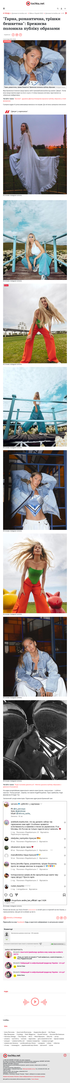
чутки (51, 1045)
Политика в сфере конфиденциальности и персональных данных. (29, 1076)
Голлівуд (20, 1034)
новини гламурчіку (33, 1041)
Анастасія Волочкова (24, 1032)
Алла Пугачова (9, 1032)
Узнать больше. (35, 1079)
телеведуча (15, 1045)
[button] (61, 8)
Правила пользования (8, 1076)
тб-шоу (6, 1045)
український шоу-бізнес (30, 1045)
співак (49, 1043)
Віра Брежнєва (9, 1034)
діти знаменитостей (45, 1039)
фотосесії (43, 1045)
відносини (32, 1039)
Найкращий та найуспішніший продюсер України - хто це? (42, 963)
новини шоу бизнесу (11, 1043)
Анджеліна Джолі (40, 1032)
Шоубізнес (7, 41)
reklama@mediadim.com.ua (29, 1069)
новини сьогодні (47, 1041)
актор (57, 1036)
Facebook (20, 922)
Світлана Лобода (10, 1036)
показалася (32, 909)
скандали (41, 1043)
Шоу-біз (49, 1036)
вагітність (15, 1039)
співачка (57, 1043)
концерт (7, 1041)
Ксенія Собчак (42, 1034)
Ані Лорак (51, 1032)
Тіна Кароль (22, 1036)
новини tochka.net (18, 1041)
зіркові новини (59, 1039)
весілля (23, 1039)
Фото (30, 1036)
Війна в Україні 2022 (36, 13)
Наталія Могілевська (57, 1034)
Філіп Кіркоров (39, 1036)
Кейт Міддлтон (30, 1034)
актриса (7, 1039)
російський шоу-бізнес (28, 1043)
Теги (6, 1026)
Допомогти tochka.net (19, 13)
